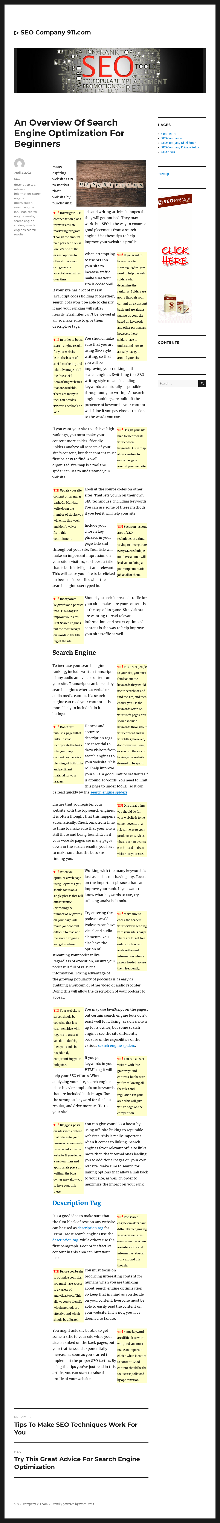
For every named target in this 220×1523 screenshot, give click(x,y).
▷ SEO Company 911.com (52, 32)
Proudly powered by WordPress (73, 1504)
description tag (90, 1228)
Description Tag (76, 1203)
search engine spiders (108, 792)
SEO (17, 178)
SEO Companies (172, 138)
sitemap (163, 174)
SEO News (168, 152)
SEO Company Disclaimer (178, 143)
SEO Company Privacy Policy (180, 147)
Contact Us (168, 134)
